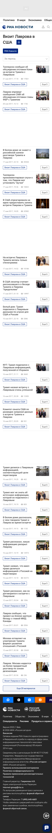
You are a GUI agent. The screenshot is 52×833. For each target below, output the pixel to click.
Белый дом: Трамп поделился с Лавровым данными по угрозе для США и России (15, 310)
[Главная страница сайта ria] (17, 27)
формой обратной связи (14, 808)
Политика (7, 716)
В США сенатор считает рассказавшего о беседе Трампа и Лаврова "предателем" (16, 285)
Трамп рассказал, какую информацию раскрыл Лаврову (16, 544)
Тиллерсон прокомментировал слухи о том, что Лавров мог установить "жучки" (18, 179)
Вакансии (7, 733)
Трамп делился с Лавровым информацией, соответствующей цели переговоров (18, 471)
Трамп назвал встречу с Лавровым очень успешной (18, 388)
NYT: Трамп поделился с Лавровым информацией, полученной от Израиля (17, 367)
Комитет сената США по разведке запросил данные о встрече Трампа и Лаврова (18, 413)
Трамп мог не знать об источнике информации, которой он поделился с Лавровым (16, 496)
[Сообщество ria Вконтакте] (29, 700)
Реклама (24, 721)
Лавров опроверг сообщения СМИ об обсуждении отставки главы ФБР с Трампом (18, 96)
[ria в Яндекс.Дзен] (19, 700)
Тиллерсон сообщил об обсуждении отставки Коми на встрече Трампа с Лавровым (17, 71)
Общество (20, 716)
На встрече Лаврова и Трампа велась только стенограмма (15, 260)
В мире (45, 716)
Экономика (33, 716)
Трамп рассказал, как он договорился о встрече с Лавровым (16, 593)
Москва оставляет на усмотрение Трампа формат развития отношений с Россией (14, 642)
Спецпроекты (10, 721)
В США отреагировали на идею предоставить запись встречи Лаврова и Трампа (17, 203)
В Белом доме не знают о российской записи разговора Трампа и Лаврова (17, 154)
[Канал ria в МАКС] (8, 700)
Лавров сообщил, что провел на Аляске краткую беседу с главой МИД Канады (17, 617)
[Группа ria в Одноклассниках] (40, 700)
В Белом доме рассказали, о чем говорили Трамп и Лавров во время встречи (17, 520)
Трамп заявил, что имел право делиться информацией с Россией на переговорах (17, 570)
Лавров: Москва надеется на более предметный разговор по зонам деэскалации (17, 667)
